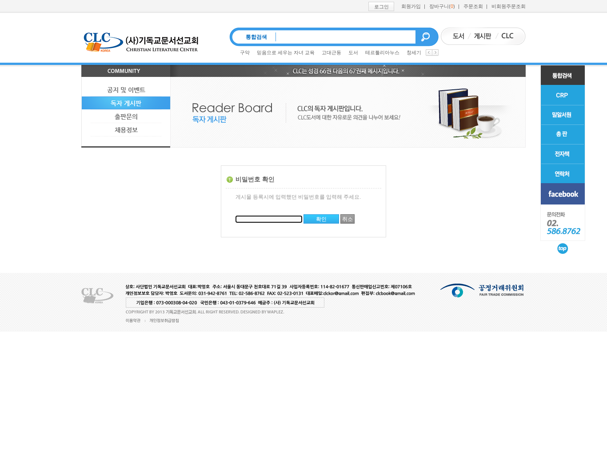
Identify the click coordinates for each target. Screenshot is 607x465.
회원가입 (411, 6)
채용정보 (126, 129)
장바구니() (442, 6)
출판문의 (126, 116)
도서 (353, 52)
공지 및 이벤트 (126, 89)
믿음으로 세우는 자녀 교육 (286, 52)
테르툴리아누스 (382, 52)
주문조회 (473, 6)
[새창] (563, 193)
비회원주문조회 (508, 6)
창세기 (414, 52)
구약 (245, 52)
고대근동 (331, 52)
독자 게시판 (126, 103)
